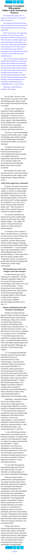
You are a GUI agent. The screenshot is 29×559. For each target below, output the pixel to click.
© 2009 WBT (14, 551)
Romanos (9, 2)
